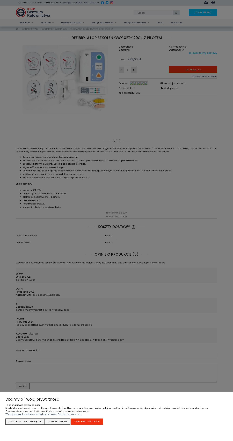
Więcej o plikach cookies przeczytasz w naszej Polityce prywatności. (43, 414)
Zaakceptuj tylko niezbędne (25, 421)
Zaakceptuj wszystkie (87, 421)
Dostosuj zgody (57, 421)
